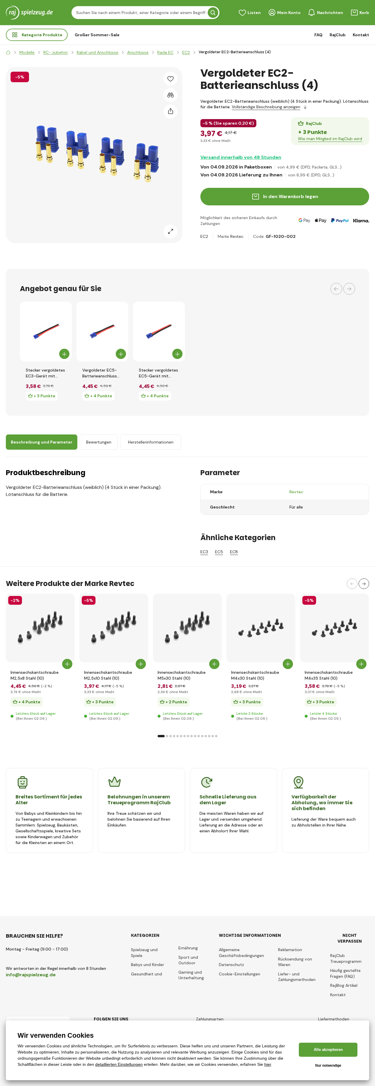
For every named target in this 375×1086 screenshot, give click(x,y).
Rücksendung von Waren (295, 962)
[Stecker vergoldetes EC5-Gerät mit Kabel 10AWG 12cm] (159, 331)
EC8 (234, 551)
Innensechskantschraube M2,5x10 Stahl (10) (108, 675)
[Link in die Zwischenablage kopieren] (170, 111)
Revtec (236, 236)
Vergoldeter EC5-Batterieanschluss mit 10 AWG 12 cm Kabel (99, 373)
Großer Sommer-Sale (97, 34)
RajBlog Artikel (343, 985)
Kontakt (361, 34)
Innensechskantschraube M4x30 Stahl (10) (255, 675)
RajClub (338, 34)
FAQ (318, 34)
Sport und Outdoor (188, 960)
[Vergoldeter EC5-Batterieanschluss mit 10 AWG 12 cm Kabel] (102, 331)
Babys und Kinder (147, 964)
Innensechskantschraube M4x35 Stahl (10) (329, 675)
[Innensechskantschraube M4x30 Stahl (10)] (261, 628)
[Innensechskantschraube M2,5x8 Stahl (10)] (40, 628)
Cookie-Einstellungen (239, 974)
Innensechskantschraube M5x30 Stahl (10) (182, 675)
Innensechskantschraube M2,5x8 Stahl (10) (35, 675)
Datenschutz (231, 964)
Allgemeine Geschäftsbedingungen (241, 952)
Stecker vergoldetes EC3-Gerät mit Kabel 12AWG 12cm (45, 373)
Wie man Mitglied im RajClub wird (330, 138)
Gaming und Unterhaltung (191, 975)
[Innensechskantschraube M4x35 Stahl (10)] (334, 628)
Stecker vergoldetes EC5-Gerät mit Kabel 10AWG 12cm (158, 373)
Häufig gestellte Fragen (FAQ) (345, 973)
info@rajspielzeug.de (31, 975)
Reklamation (290, 949)
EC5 (219, 551)
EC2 (204, 236)
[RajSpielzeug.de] (8, 52)
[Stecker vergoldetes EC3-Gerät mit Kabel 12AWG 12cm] (46, 331)
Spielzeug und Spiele (144, 952)
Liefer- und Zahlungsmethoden (297, 976)
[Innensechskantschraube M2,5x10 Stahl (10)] (114, 628)
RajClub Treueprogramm (346, 958)
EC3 (204, 551)
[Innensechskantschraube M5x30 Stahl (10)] (187, 628)
